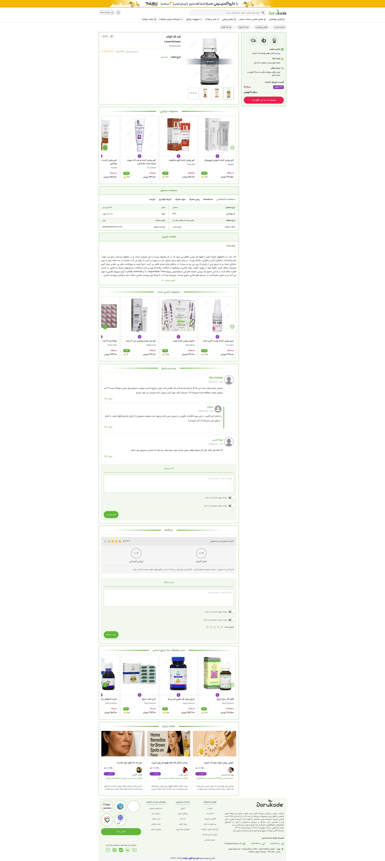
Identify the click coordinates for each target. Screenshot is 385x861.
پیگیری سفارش (156, 829)
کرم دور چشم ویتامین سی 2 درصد (141, 341)
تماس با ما (210, 813)
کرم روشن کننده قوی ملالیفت (182, 160)
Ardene (114, 168)
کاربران (183, 808)
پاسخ (110, 398)
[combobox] (226, 13)
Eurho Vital (112, 345)
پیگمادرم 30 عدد (109, 341)
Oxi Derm (230, 345)
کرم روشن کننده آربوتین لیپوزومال (219, 160)
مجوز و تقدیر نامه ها (210, 834)
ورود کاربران (183, 824)
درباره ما (210, 808)
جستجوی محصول (156, 808)
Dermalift (191, 164)
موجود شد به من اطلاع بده (264, 100)
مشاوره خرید (155, 813)
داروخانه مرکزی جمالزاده (210, 829)
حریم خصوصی (210, 840)
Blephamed (151, 345)
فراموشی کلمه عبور (182, 829)
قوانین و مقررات (210, 818)
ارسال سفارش (156, 824)
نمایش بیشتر (170, 280)
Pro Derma (151, 168)
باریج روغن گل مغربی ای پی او (181, 699)
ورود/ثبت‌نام (105, 12)
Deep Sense (190, 345)
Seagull (231, 164)
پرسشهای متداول (210, 824)
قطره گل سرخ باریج (225, 699)
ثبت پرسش (111, 514)
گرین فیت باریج (149, 699)
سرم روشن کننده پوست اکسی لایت (218, 341)
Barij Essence (175, 46)
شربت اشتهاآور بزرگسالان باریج (103, 699)
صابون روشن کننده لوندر (184, 341)
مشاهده (202, 774)
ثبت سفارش (156, 818)
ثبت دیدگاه (111, 634)
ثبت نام (183, 818)
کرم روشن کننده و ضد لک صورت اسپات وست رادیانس (141, 162)
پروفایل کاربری (183, 813)
